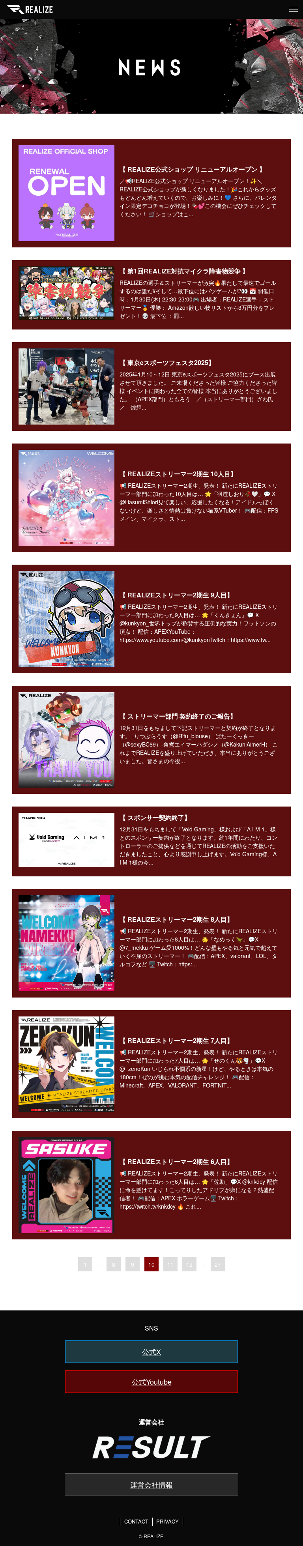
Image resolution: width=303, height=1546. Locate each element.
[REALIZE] (30, 9)
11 (170, 1264)
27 (218, 1264)
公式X (151, 1351)
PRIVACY (167, 1521)
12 (189, 1264)
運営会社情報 (151, 1484)
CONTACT (136, 1521)
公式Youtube (152, 1381)
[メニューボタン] (293, 9)
